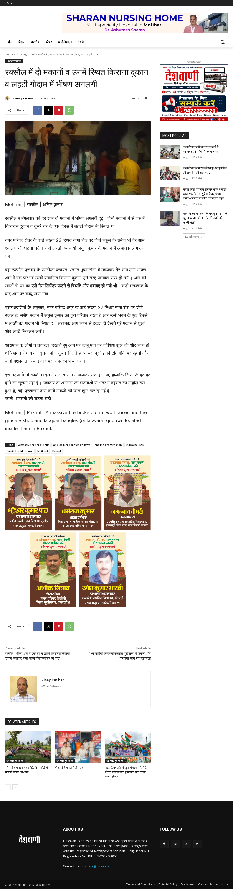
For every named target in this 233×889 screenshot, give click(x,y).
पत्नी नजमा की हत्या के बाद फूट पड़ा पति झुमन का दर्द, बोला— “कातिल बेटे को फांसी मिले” (205, 218)
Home (9, 54)
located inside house (20, 451)
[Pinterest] (58, 110)
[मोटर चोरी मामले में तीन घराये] (78, 747)
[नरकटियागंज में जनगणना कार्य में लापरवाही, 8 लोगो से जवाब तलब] (170, 152)
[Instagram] (175, 844)
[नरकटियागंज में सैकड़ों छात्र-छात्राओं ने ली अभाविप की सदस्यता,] (170, 173)
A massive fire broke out (33, 444)
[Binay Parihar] (8, 98)
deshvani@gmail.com (96, 866)
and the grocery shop (108, 444)
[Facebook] (37, 110)
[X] (48, 110)
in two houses (135, 444)
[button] (222, 41)
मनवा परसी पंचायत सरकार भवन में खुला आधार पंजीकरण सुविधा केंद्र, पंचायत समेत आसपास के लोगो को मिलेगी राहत (204, 194)
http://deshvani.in (51, 686)
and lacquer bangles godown (71, 444)
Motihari (42, 451)
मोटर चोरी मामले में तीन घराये (70, 768)
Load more (192, 237)
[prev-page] (8, 787)
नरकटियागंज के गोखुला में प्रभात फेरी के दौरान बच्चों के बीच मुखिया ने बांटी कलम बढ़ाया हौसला (126, 772)
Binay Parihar (24, 98)
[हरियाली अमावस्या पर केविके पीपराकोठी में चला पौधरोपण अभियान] (28, 747)
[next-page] (15, 787)
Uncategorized (25, 54)
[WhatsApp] (69, 110)
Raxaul (56, 451)
